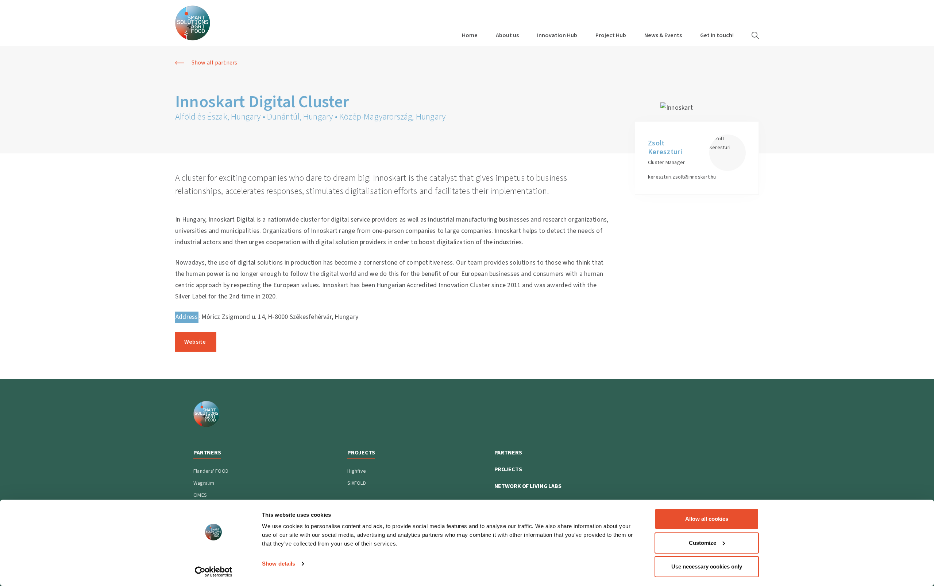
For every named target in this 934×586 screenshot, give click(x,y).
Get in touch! (717, 35)
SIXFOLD (356, 483)
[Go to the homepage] (192, 22)
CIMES (200, 495)
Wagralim (203, 483)
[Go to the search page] (755, 35)
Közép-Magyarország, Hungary (392, 116)
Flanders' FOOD (210, 471)
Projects (508, 469)
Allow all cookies (706, 519)
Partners (508, 453)
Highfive (356, 471)
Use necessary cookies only (706, 566)
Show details (278, 563)
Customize (702, 543)
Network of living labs (527, 486)
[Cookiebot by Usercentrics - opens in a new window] (214, 571)
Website (195, 342)
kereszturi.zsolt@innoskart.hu (682, 177)
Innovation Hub (557, 35)
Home (470, 35)
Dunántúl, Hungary (300, 116)
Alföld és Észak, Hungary (218, 116)
